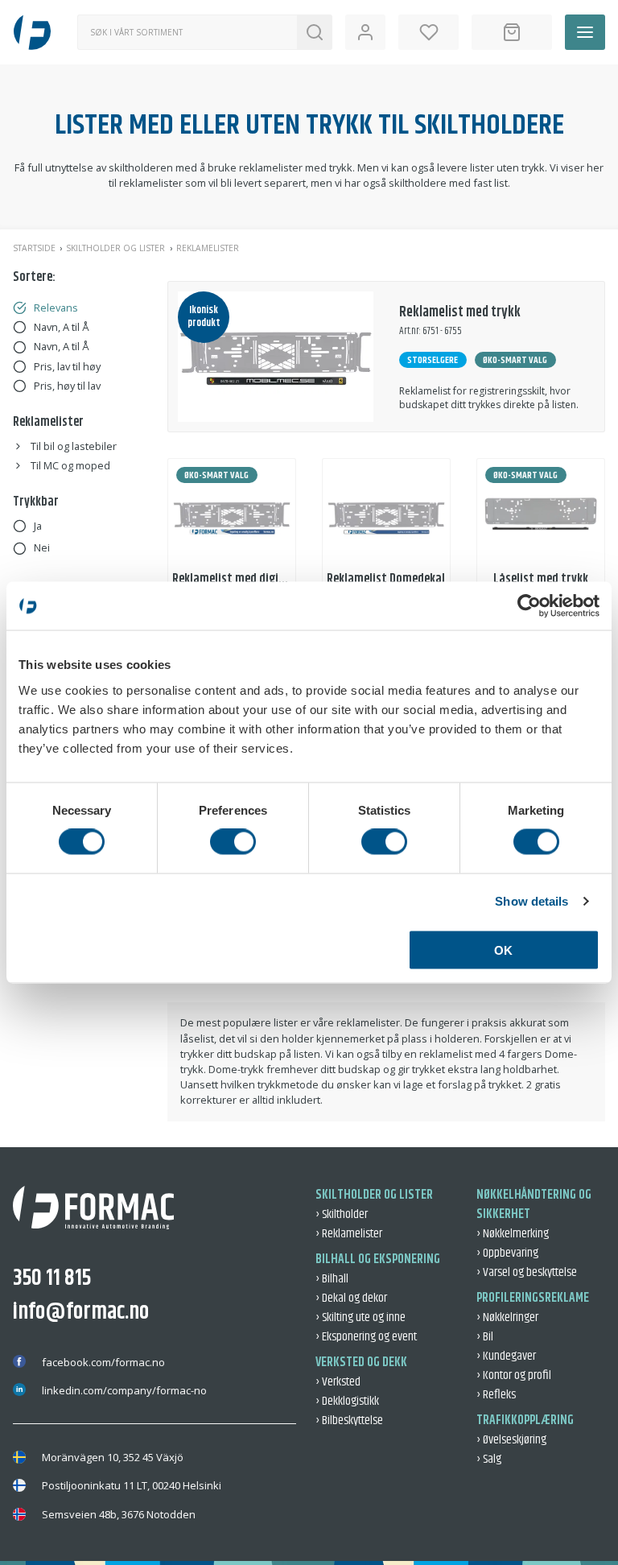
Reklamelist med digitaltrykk (246, 579)
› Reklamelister (348, 1234)
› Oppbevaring (507, 1253)
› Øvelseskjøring (511, 1440)
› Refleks (496, 1395)
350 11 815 (52, 1278)
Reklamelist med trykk (460, 312)
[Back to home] (32, 32)
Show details (531, 901)
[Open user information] (365, 32)
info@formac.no (81, 1312)
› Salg (488, 1459)
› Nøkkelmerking (512, 1234)
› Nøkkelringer (507, 1317)
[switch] (233, 842)
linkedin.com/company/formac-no (124, 1390)
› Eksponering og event (366, 1337)
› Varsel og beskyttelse (526, 1272)
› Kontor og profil (513, 1375)
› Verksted (337, 1382)
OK (503, 949)
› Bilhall (331, 1279)
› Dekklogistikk (347, 1401)
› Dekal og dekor (351, 1298)
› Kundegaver (506, 1356)
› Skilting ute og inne (360, 1317)
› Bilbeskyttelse (349, 1420)
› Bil (484, 1337)
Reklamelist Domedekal (386, 579)
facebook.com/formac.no (103, 1362)
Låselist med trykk (540, 579)
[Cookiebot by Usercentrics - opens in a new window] (529, 606)
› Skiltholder (341, 1214)
